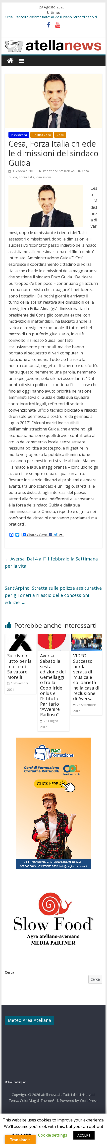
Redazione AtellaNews (59, 171)
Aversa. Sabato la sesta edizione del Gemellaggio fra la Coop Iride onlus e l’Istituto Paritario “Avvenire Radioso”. (53, 685)
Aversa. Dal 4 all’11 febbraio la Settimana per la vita (51, 562)
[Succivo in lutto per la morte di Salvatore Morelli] (20, 637)
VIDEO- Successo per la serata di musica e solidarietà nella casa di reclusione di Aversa (86, 677)
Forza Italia (26, 177)
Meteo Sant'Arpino (15, 1082)
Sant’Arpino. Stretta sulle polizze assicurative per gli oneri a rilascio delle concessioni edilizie (53, 595)
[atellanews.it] (53, 40)
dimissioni (43, 177)
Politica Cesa (42, 135)
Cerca (9, 972)
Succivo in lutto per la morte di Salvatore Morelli (19, 666)
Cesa (60, 135)
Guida (12, 177)
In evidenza (19, 135)
